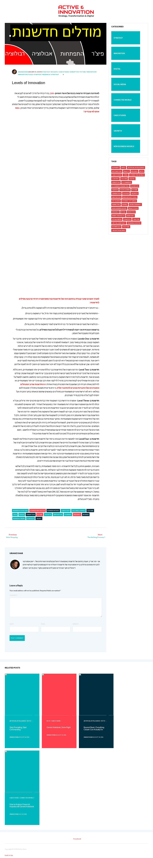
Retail (123, 212)
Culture (90, 510)
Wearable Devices (134, 223)
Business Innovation (37, 510)
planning (68, 514)
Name (12, 624)
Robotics (131, 212)
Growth (48, 514)
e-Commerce (126, 182)
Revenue (86, 514)
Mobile (124, 204)
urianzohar (23, 72)
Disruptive (74, 72)
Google (126, 193)
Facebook (134, 186)
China (125, 175)
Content (115, 178)
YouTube (126, 226)
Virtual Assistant (118, 223)
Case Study (66, 510)
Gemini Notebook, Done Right (59, 727)
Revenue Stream (19, 518)
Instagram (116, 201)
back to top (9, 855)
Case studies (64, 72)
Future (83, 72)
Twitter (136, 219)
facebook (77, 839)
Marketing (116, 204)
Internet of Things (129, 201)
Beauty (126, 171)
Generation (116, 193)
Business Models (53, 510)
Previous (12, 535)
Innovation (91, 72)
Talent (38, 518)
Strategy (46, 72)
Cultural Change (78, 510)
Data (15, 514)
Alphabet (115, 167)
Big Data (54, 72)
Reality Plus (133, 208)
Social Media (120, 84)
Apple (123, 167)
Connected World (122, 100)
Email (43, 624)
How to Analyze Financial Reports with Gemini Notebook (22, 805)
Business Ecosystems (20, 510)
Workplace (116, 226)
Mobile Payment (135, 204)
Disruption (31, 514)
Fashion (115, 190)
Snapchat (130, 215)
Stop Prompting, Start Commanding (18, 728)
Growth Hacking (118, 230)
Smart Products (118, 215)
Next (96, 535)
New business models (124, 146)
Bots (142, 171)
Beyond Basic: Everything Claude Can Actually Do (94, 728)
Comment (14, 595)
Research (46, 74)
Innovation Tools (25, 74)
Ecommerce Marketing (120, 186)
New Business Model (119, 208)
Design (21, 514)
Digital (117, 69)
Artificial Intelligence (136, 167)
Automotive (117, 171)
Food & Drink (125, 190)
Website (76, 624)
